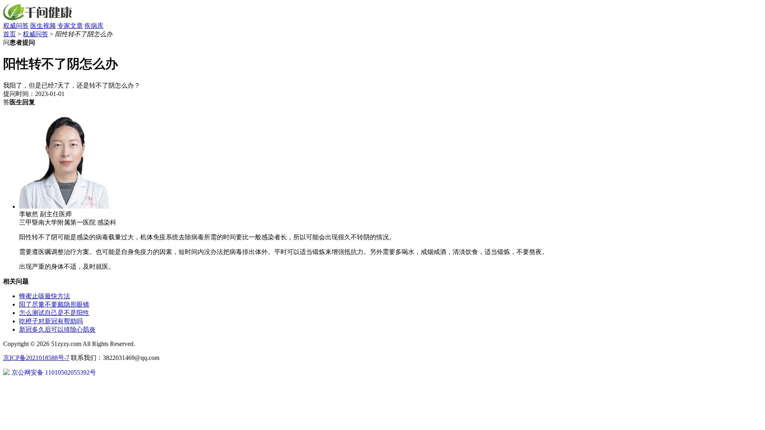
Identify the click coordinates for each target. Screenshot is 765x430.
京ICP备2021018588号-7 (36, 357)
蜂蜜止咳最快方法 (44, 296)
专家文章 (70, 25)
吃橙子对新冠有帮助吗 (51, 321)
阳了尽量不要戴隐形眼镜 (54, 304)
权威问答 (16, 25)
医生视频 (43, 25)
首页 (9, 34)
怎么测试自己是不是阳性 (54, 312)
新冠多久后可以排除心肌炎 (57, 329)
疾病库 (94, 25)
